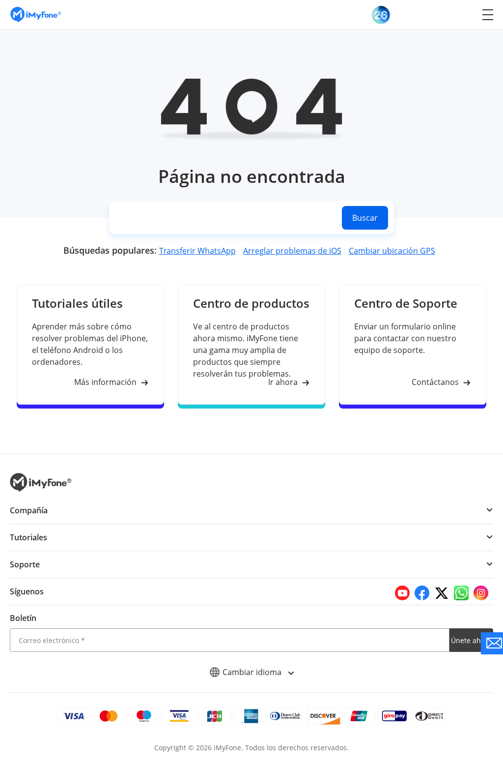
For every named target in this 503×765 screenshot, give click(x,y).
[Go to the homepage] (41, 14)
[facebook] (422, 593)
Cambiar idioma (253, 672)
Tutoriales (28, 537)
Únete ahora (471, 640)
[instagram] (481, 593)
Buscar (365, 217)
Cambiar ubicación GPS (392, 250)
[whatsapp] (461, 593)
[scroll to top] (461, 669)
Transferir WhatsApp (197, 250)
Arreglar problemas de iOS (292, 250)
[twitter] (441, 593)
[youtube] (402, 593)
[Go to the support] (492, 643)
